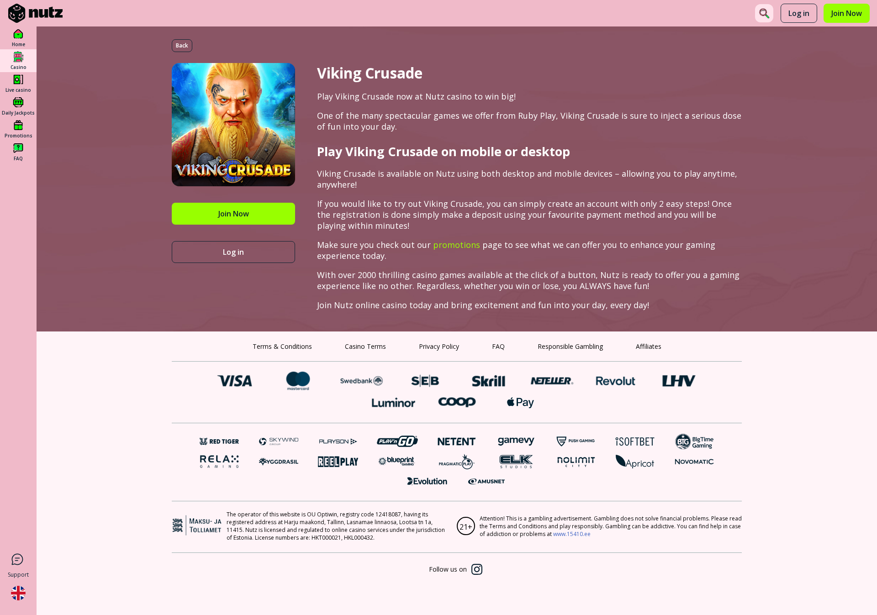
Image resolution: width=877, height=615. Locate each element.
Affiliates (648, 346)
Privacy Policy (439, 346)
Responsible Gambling (570, 346)
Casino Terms (365, 346)
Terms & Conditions (282, 346)
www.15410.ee (572, 534)
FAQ (498, 346)
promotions (456, 244)
